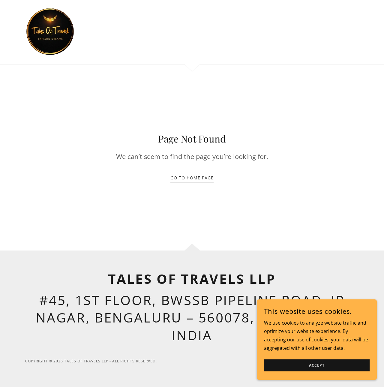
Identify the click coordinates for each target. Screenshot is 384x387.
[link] (50, 31)
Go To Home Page (192, 178)
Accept (317, 365)
